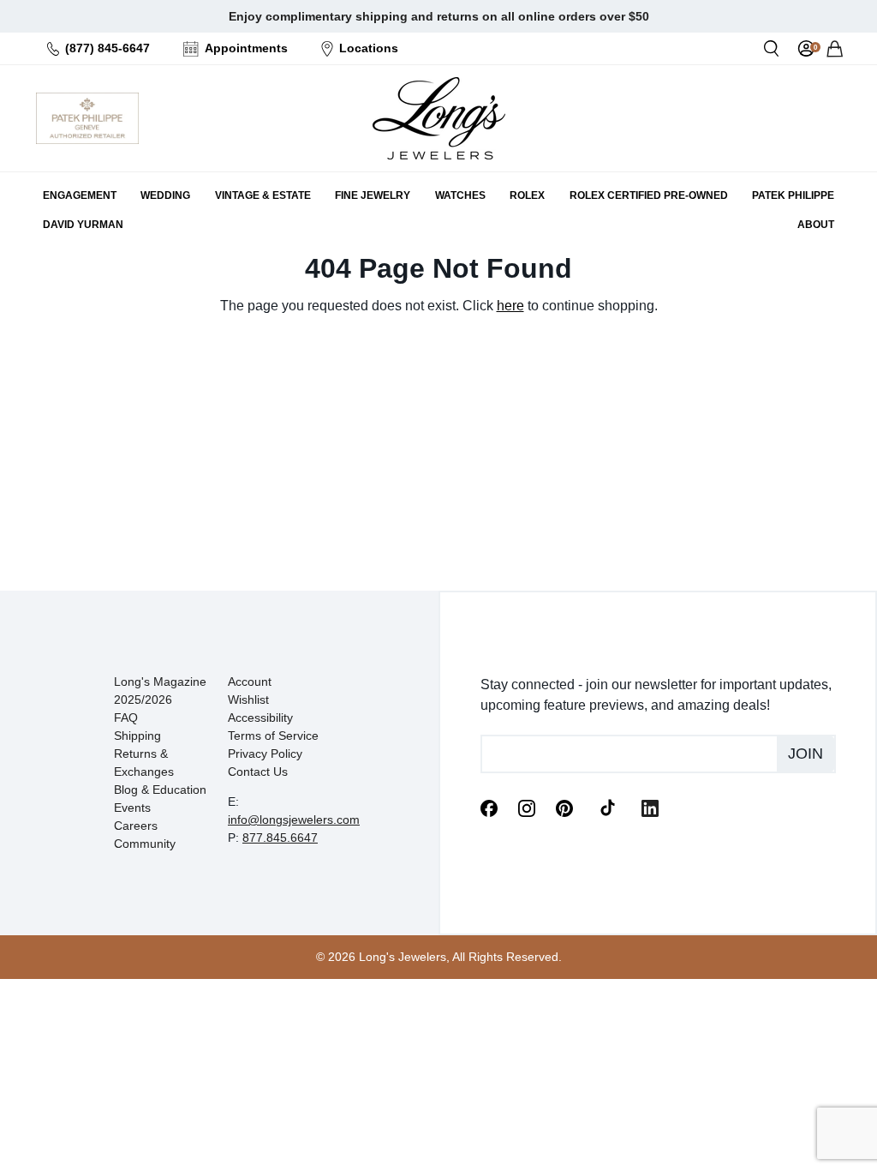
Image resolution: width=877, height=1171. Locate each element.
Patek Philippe (793, 195)
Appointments (246, 48)
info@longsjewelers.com (294, 819)
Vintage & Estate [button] (263, 195)
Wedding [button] (165, 195)
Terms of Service (273, 735)
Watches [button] (460, 195)
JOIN (805, 753)
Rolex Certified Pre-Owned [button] (649, 195)
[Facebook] (489, 807)
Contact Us (258, 771)
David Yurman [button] (83, 225)
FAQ (126, 717)
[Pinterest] (564, 807)
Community (145, 843)
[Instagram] (526, 807)
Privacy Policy (265, 753)
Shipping (137, 735)
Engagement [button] (79, 195)
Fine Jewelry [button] (372, 195)
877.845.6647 (280, 837)
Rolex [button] (527, 195)
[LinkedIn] (650, 807)
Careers (136, 825)
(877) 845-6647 (107, 48)
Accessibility (260, 717)
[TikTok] (607, 807)
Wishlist (248, 699)
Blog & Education (160, 789)
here (510, 305)
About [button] (815, 225)
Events (132, 807)
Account (249, 681)
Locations (368, 48)
